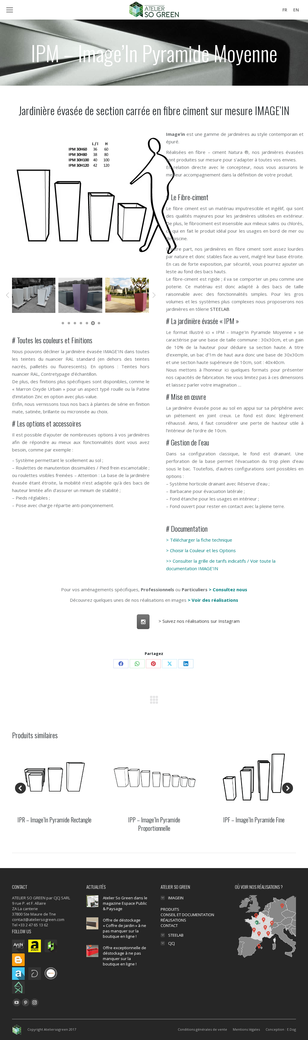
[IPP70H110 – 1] (127, 295)
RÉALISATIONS (173, 920)
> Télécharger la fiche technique (199, 540)
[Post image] (92, 901)
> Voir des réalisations (213, 600)
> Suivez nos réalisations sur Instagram (199, 621)
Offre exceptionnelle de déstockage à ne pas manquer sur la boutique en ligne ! (124, 956)
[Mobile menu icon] (9, 10)
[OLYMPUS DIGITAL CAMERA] (81, 295)
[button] (7, 295)
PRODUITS (170, 909)
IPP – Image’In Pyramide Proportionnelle (154, 824)
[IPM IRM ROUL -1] (34, 295)
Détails (54, 776)
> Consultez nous (228, 589)
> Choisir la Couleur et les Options (201, 550)
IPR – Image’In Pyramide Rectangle (54, 819)
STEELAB (219, 309)
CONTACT (169, 925)
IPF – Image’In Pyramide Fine (254, 819)
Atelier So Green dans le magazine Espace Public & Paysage (125, 903)
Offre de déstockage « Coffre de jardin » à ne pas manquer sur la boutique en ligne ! (124, 928)
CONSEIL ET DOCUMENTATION (187, 914)
